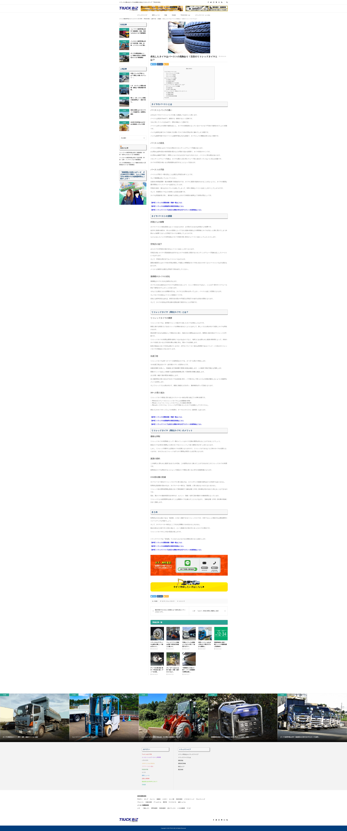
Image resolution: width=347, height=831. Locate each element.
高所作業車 (179, 799)
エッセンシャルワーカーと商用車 (151, 757)
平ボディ (139, 799)
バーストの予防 (171, 76)
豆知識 (174, 15)
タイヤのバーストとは (170, 71)
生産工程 (169, 88)
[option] (34, 717)
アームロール (157, 802)
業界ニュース (156, 15)
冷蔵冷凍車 (148, 802)
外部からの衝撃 (171, 79)
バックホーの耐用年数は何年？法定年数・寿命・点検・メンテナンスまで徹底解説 (132, 158)
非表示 (190, 68)
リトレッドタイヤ (170, 601)
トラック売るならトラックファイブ (188, 754)
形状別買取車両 (141, 796)
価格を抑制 (169, 92)
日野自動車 (154, 808)
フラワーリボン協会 (147, 766)
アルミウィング (200, 799)
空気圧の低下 (170, 81)
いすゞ (139, 808)
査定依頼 (180, 769)
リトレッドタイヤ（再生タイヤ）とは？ (175, 84)
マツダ (188, 808)
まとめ (167, 97)
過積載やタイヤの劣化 (172, 83)
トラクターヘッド (189, 799)
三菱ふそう (146, 808)
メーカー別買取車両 (143, 805)
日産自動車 (162, 808)
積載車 (158, 799)
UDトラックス (171, 808)
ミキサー (164, 799)
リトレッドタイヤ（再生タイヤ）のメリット (176, 91)
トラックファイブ (142, 15)
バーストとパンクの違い (173, 73)
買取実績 (180, 760)
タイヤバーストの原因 (170, 78)
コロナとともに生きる (148, 763)
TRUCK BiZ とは (185, 15)
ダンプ (146, 799)
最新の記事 (124, 148)
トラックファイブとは (184, 757)
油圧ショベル (182, 802)
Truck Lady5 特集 (147, 754)
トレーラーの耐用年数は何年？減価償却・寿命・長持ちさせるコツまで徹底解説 (132, 153)
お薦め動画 (145, 760)
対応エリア (181, 766)
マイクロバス (172, 802)
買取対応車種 (182, 763)
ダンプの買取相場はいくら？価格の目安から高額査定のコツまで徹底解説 (132, 163)
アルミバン (140, 802)
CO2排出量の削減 (171, 96)
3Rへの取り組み (171, 89)
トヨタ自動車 (181, 808)
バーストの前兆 (171, 74)
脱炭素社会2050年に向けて (149, 781)
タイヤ (163, 601)
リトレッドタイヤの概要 (173, 86)
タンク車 (171, 799)
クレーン (152, 799)
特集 (165, 15)
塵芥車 (165, 802)
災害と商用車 (145, 778)
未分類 (144, 772)
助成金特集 (145, 769)
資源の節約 (169, 94)
